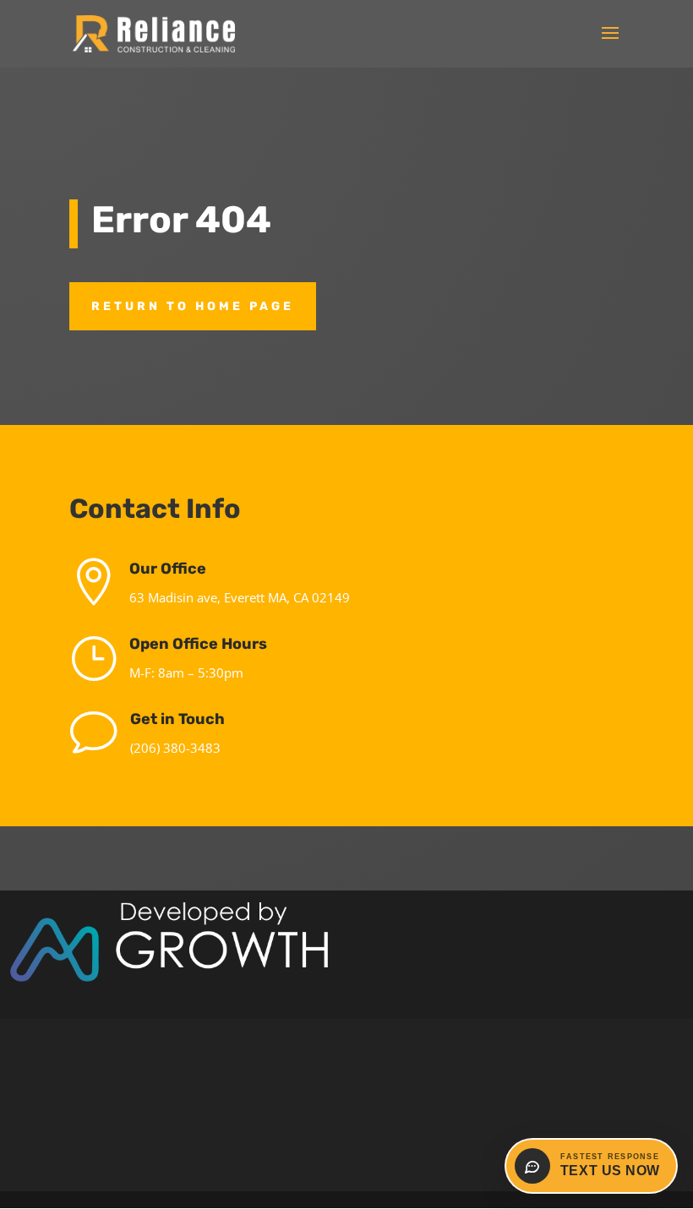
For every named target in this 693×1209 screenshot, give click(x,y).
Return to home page (192, 306)
